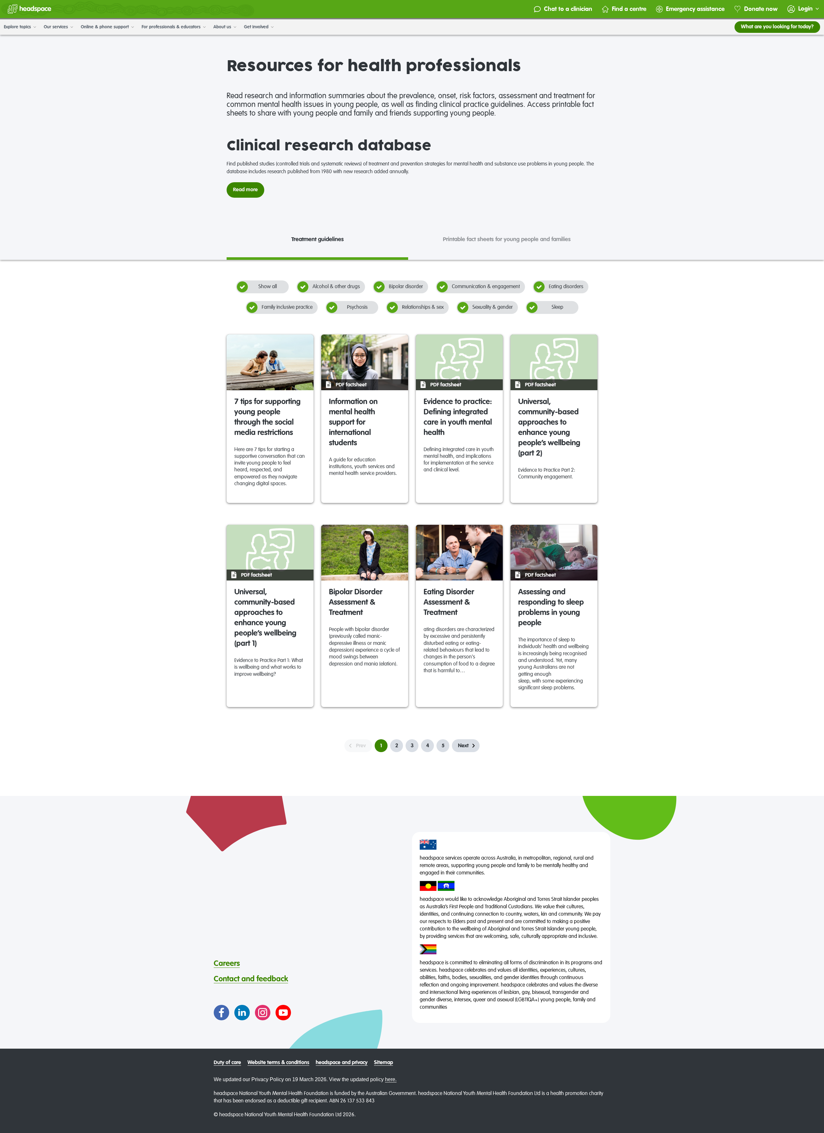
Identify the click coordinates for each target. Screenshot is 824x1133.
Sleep (557, 307)
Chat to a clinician (568, 9)
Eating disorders (566, 286)
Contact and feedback (251, 979)
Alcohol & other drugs (336, 286)
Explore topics (18, 27)
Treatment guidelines (317, 239)
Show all (267, 286)
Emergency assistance (695, 9)
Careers (227, 964)
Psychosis (357, 307)
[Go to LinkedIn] (242, 1012)
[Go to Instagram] (262, 1012)
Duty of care (227, 1062)
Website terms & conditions (278, 1062)
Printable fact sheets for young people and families (507, 239)
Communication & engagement (486, 286)
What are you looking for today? (777, 27)
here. (391, 1079)
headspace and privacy (342, 1062)
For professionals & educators (172, 27)
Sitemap (383, 1062)
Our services (56, 27)
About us (222, 27)
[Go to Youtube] (283, 1012)
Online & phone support (105, 27)
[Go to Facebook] (221, 1012)
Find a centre (629, 9)
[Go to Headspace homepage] (29, 9)
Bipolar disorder (406, 286)
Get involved (257, 27)
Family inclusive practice (287, 307)
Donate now (761, 9)
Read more (245, 190)
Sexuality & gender (493, 307)
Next (463, 746)
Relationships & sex (423, 307)
